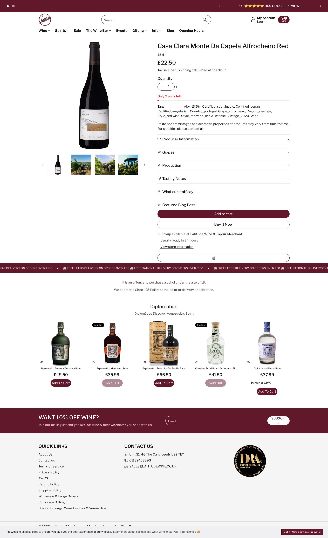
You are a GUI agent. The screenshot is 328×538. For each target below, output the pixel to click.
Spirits (60, 31)
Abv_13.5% (192, 106)
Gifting (138, 31)
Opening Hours (191, 31)
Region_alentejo (259, 111)
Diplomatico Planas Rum (267, 368)
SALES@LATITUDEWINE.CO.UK (153, 466)
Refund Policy (48, 484)
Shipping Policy (50, 490)
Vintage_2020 (238, 116)
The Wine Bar (97, 31)
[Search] (205, 19)
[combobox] (156, 19)
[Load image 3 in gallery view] (104, 164)
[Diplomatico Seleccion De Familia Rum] (164, 343)
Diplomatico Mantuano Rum (112, 368)
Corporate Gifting (51, 502)
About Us (45, 454)
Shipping (184, 70)
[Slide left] (42, 164)
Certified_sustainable (218, 106)
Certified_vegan (248, 106)
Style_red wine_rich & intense (203, 116)
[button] (284, 19)
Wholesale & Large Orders (58, 496)
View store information (177, 247)
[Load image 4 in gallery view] (128, 164)
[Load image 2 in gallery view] (81, 164)
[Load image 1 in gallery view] (57, 164)
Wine (42, 31)
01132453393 (140, 460)
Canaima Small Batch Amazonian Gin (215, 368)
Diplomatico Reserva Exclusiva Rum (61, 368)
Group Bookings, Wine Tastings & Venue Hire (72, 508)
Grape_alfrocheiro (231, 111)
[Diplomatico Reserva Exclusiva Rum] (60, 343)
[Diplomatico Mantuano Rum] (112, 343)
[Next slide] (320, 6)
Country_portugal (203, 111)
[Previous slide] (219, 6)
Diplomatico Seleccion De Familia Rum (164, 368)
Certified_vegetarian (173, 111)
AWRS (43, 478)
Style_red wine (169, 116)
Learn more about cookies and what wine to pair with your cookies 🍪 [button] (156, 531)
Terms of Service (51, 466)
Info (155, 31)
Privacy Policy (48, 472)
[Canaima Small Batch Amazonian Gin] (215, 343)
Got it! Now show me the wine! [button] (302, 531)
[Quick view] (41, 362)
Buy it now (223, 224)
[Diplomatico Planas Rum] (267, 343)
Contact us (46, 460)
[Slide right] (144, 164)
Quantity (165, 78)
